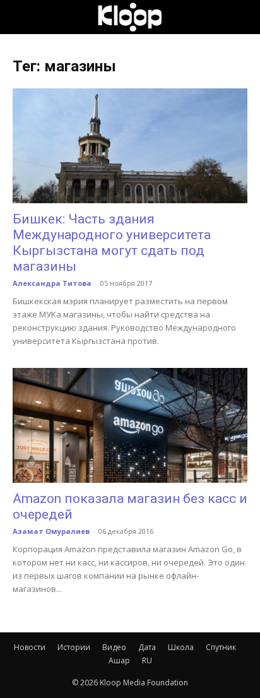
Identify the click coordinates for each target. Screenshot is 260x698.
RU (147, 660)
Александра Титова (52, 283)
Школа (181, 647)
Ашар (119, 660)
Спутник (221, 647)
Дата (147, 647)
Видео (114, 647)
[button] (21, 17)
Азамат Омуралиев (51, 531)
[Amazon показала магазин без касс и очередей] (130, 425)
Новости (29, 647)
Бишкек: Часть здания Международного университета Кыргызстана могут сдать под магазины (112, 242)
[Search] (242, 17)
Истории (73, 647)
